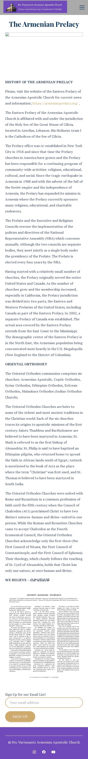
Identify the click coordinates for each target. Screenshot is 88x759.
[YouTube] (53, 752)
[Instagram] (34, 752)
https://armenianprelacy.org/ (55, 103)
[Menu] (82, 7)
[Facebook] (43, 752)
